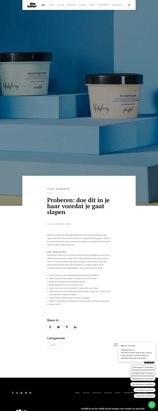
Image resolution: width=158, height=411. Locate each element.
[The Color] (32, 4)
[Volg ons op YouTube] (21, 393)
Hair (53, 345)
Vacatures (117, 5)
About (92, 5)
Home (51, 5)
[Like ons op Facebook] (13, 393)
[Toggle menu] (43, 5)
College (82, 5)
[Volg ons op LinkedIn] (30, 393)
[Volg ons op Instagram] (17, 393)
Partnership (103, 5)
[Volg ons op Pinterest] (26, 393)
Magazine (71, 5)
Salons (60, 5)
